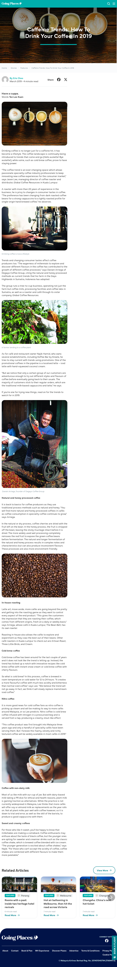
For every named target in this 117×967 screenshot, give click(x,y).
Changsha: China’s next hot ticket (97, 901)
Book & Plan (26, 950)
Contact (15, 950)
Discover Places (59, 950)
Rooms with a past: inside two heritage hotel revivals (19, 903)
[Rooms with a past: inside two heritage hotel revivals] (19, 884)
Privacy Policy (108, 950)
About (5, 950)
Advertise (73, 950)
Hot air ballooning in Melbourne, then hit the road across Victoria (58, 903)
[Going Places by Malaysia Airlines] (12, 3)
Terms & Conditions (90, 950)
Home (4, 68)
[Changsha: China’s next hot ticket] (97, 884)
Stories (14, 68)
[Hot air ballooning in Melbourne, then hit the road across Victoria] (58, 884)
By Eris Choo (16, 78)
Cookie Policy (109, 954)
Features (24, 68)
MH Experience (42, 950)
